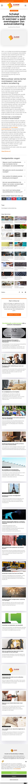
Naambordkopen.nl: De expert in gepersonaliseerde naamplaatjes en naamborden (11, 341)
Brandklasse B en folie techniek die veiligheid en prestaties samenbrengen (20, 258)
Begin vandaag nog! (14, 300)
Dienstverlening (14, 10)
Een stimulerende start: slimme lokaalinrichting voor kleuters (20, 268)
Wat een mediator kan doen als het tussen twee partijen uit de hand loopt (12, 652)
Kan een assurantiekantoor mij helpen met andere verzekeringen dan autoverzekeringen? (14, 184)
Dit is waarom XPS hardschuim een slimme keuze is (13, 548)
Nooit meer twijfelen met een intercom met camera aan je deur (7, 248)
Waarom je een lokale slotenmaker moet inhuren (12, 703)
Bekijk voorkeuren (14, 779)
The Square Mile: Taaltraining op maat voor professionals (13, 366)
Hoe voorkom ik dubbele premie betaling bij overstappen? (14, 177)
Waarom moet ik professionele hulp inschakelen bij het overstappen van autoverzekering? (14, 164)
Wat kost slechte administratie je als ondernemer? (18, 278)
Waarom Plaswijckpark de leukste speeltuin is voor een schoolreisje (13, 418)
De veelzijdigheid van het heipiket (10, 391)
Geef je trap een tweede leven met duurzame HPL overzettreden (21, 239)
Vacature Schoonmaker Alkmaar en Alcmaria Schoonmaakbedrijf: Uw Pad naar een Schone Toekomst (13, 522)
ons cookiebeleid (17, 768)
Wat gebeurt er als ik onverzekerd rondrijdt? (14, 171)
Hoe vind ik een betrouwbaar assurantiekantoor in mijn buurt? (14, 191)
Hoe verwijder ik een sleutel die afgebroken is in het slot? (13, 729)
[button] (26, 761)
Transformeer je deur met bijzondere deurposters (11, 496)
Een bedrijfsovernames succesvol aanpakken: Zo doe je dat (7, 268)
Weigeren (14, 776)
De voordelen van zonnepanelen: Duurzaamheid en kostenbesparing (11, 470)
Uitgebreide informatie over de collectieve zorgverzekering (12, 677)
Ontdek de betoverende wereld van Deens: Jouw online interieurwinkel (13, 444)
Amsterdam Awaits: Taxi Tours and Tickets (12, 573)
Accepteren (14, 772)
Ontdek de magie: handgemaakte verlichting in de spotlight (13, 600)
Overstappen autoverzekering (8, 208)
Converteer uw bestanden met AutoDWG (12, 625)
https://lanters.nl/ (5, 151)
